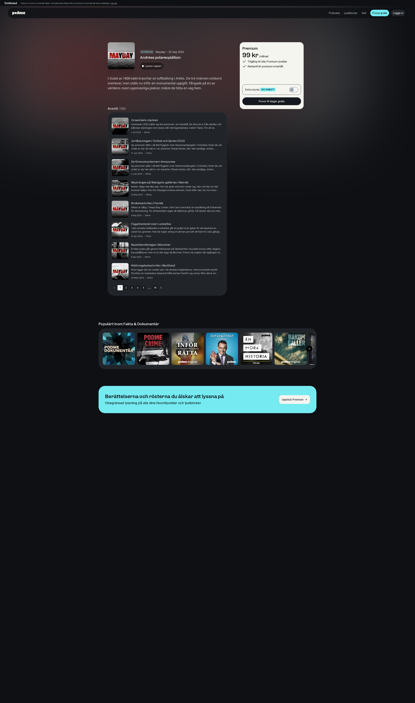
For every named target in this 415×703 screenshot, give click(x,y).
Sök (364, 13)
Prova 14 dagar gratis (272, 101)
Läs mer (114, 3)
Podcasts (334, 13)
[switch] (293, 89)
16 (155, 287)
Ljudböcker (351, 13)
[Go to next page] (161, 287)
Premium (250, 48)
